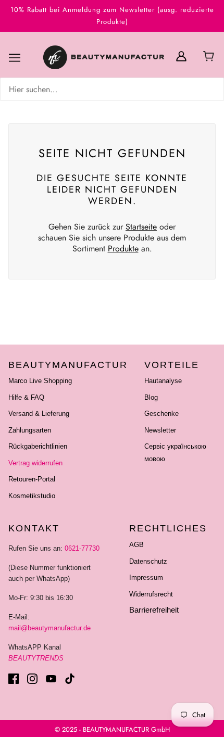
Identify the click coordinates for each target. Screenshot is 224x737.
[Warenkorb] (210, 57)
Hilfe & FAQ (26, 397)
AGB (136, 545)
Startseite (141, 227)
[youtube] (51, 678)
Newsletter (160, 430)
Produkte (123, 249)
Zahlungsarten (29, 430)
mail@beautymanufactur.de (49, 628)
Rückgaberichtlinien (37, 446)
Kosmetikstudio (31, 496)
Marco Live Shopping (40, 381)
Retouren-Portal (31, 479)
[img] (112, 89)
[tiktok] (69, 678)
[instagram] (32, 678)
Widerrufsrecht (151, 594)
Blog (151, 397)
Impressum (146, 577)
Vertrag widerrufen (35, 463)
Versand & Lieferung (38, 413)
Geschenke (161, 413)
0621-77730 (82, 548)
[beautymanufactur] (103, 57)
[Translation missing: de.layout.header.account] (181, 56)
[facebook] (13, 678)
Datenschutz (148, 561)
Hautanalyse (163, 381)
